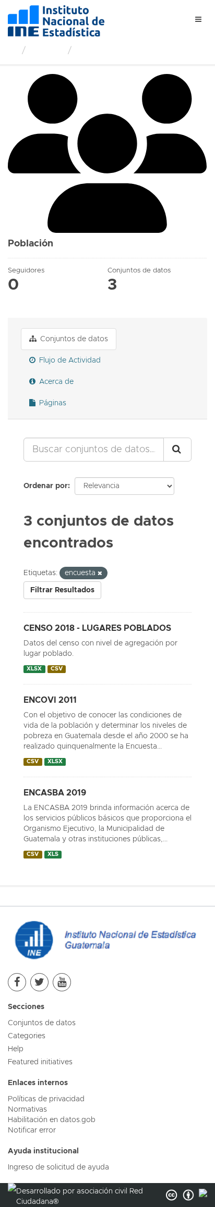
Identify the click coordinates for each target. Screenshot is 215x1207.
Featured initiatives (40, 1062)
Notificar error (32, 1130)
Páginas (51, 403)
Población (99, 51)
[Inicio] (12, 51)
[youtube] (62, 982)
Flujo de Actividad (69, 360)
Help (15, 1049)
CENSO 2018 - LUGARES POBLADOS (97, 628)
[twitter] (39, 982)
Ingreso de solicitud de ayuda (58, 1167)
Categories (26, 1036)
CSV (57, 668)
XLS (52, 854)
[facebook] (17, 982)
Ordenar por (45, 486)
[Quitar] (100, 573)
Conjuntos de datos (73, 339)
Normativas (27, 1109)
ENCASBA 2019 (54, 793)
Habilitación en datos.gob (51, 1120)
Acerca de (55, 381)
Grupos (47, 51)
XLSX (34, 668)
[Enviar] (177, 450)
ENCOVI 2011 (50, 700)
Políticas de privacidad (46, 1099)
